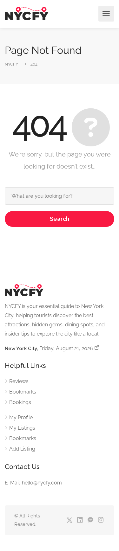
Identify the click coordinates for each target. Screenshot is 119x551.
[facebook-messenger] (90, 520)
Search (59, 218)
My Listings (22, 428)
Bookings (20, 402)
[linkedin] (80, 520)
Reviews (19, 381)
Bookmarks (22, 392)
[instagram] (101, 520)
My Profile (21, 417)
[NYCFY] (27, 14)
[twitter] (69, 520)
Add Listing (22, 449)
